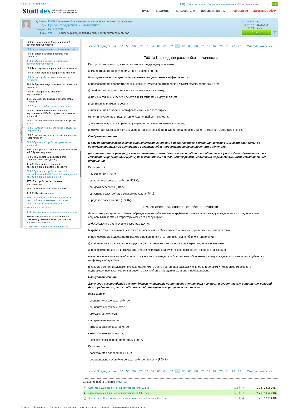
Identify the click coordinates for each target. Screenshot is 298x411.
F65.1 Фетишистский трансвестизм (46, 188)
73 (239, 46)
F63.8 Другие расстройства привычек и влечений (49, 143)
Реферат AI (239, 10)
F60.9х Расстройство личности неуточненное (44, 93)
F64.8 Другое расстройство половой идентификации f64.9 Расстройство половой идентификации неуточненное (52, 174)
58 (146, 46)
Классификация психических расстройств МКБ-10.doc (118, 387)
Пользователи (185, 10)
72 (233, 46)
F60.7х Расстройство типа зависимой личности (48, 78)
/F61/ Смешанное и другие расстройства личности (50, 100)
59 (152, 46)
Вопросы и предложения (222, 4)
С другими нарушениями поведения (47, 226)
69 (214, 46)
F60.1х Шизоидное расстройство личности (51, 49)
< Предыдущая (105, 46)
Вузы (145, 10)
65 (190, 46)
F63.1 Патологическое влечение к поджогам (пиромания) (52, 129)
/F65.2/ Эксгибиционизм (40, 193)
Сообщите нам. (124, 21)
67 (202, 46)
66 (196, 46)
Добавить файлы (213, 10)
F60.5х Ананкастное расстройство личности (51, 72)
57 (140, 46)
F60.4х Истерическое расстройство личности (52, 68)
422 (236, 387)
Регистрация (39, 3)
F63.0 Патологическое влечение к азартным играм (52, 122)
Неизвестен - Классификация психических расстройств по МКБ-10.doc (128, 398)
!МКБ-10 (53, 33)
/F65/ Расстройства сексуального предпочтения (45, 182)
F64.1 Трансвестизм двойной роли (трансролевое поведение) (46, 158)
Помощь (25, 407)
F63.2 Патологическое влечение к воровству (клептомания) (52, 136)
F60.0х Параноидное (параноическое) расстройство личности (48, 43)
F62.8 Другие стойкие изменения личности (51, 106)
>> (270, 46)
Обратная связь (196, 4)
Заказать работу (265, 10)
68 (208, 46)
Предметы (162, 10)
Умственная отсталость (40, 207)
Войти (26, 3)
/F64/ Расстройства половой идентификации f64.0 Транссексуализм (52, 151)
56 (134, 46)
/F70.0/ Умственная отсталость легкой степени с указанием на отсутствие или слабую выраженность (49, 219)
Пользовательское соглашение (93, 407)
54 (121, 46)
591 (236, 393)
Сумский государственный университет (73, 25)
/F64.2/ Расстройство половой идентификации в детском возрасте (47, 165)
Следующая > (257, 46)
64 (183, 46)
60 (159, 46)
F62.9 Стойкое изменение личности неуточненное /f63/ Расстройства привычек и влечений (52, 113)
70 (221, 46)
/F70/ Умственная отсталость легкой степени (52, 212)
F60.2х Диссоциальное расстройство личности (47, 55)
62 (171, 46)
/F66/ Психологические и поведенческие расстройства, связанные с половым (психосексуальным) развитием (49, 200)
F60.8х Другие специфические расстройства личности (52, 85)
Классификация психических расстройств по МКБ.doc (118, 393)
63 (177, 46)
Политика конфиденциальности (128, 407)
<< (90, 46)
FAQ (182, 4)
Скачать (256, 32)
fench (51, 21)
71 (227, 46)
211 (236, 398)
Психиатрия (55, 29)
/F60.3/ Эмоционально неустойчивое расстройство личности (47, 62)
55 (128, 46)
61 (165, 46)
